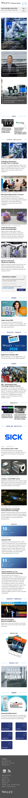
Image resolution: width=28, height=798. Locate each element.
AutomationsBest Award (8, 713)
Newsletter (6, 775)
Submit (21, 290)
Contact (5, 777)
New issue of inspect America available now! (8, 620)
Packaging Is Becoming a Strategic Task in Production (11, 43)
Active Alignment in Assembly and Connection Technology (10, 509)
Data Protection (8, 786)
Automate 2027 (6, 540)
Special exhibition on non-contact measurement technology (12, 572)
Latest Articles (14, 140)
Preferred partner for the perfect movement (9, 97)
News (14, 116)
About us (5, 779)
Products (14, 403)
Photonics (16, 192)
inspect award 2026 (7, 320)
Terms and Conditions (11, 784)
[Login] (23, 3)
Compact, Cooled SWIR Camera (10, 479)
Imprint (5, 782)
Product (3, 476)
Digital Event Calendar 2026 (9, 355)
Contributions (6, 159)
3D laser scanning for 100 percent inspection (8, 261)
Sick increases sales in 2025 (9, 448)
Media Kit (6, 781)
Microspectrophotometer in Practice (12, 194)
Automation (6, 39)
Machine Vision (18, 258)
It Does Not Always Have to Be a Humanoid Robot (8, 228)
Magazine (14, 633)
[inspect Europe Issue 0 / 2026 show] (18, 646)
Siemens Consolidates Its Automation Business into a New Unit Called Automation (10, 69)
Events (14, 524)
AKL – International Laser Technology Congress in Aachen (11, 385)
